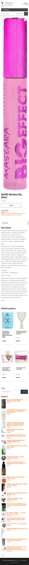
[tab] (14, 223)
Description (5, 223)
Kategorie (6, 9)
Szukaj (3, 388)
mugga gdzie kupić (13, 213)
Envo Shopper (14, 562)
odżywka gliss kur (21, 213)
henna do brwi (6, 213)
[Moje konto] (22, 4)
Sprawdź (11, 205)
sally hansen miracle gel (16, 214)
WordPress (18, 560)
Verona (6, 212)
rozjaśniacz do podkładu (6, 214)
